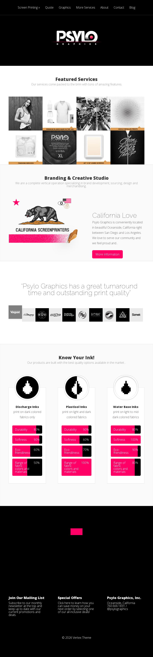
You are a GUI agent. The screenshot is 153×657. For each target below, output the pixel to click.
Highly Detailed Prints (127, 106)
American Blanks (26, 105)
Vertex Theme (82, 638)
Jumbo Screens (93, 138)
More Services (85, 8)
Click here (64, 603)
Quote (49, 8)
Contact (119, 8)
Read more (25, 125)
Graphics (65, 8)
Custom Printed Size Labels (59, 140)
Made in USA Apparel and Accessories (59, 106)
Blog (132, 8)
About (104, 8)
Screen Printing (28, 8)
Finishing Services (25, 138)
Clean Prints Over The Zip (127, 140)
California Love (114, 215)
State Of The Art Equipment (94, 106)
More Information (107, 254)
